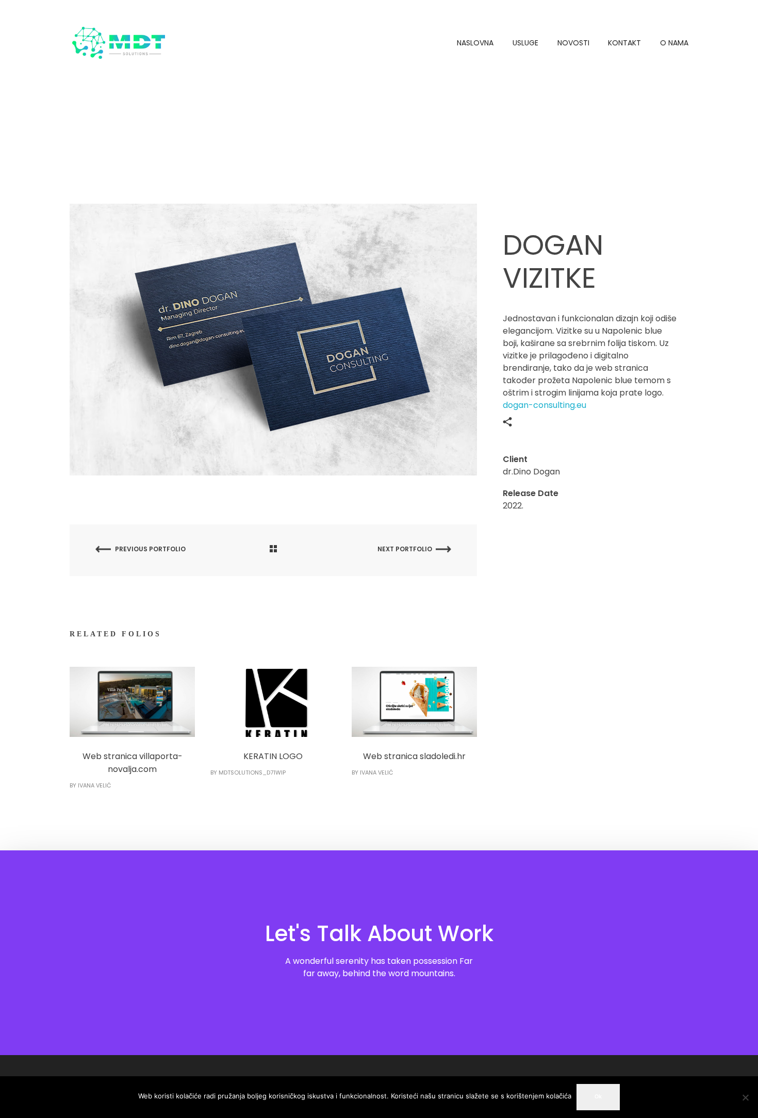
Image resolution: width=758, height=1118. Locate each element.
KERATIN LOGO (273, 756)
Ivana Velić (94, 785)
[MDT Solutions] (119, 42)
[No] (745, 1097)
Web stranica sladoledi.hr (414, 756)
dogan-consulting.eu (544, 405)
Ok (598, 1096)
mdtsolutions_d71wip (252, 772)
